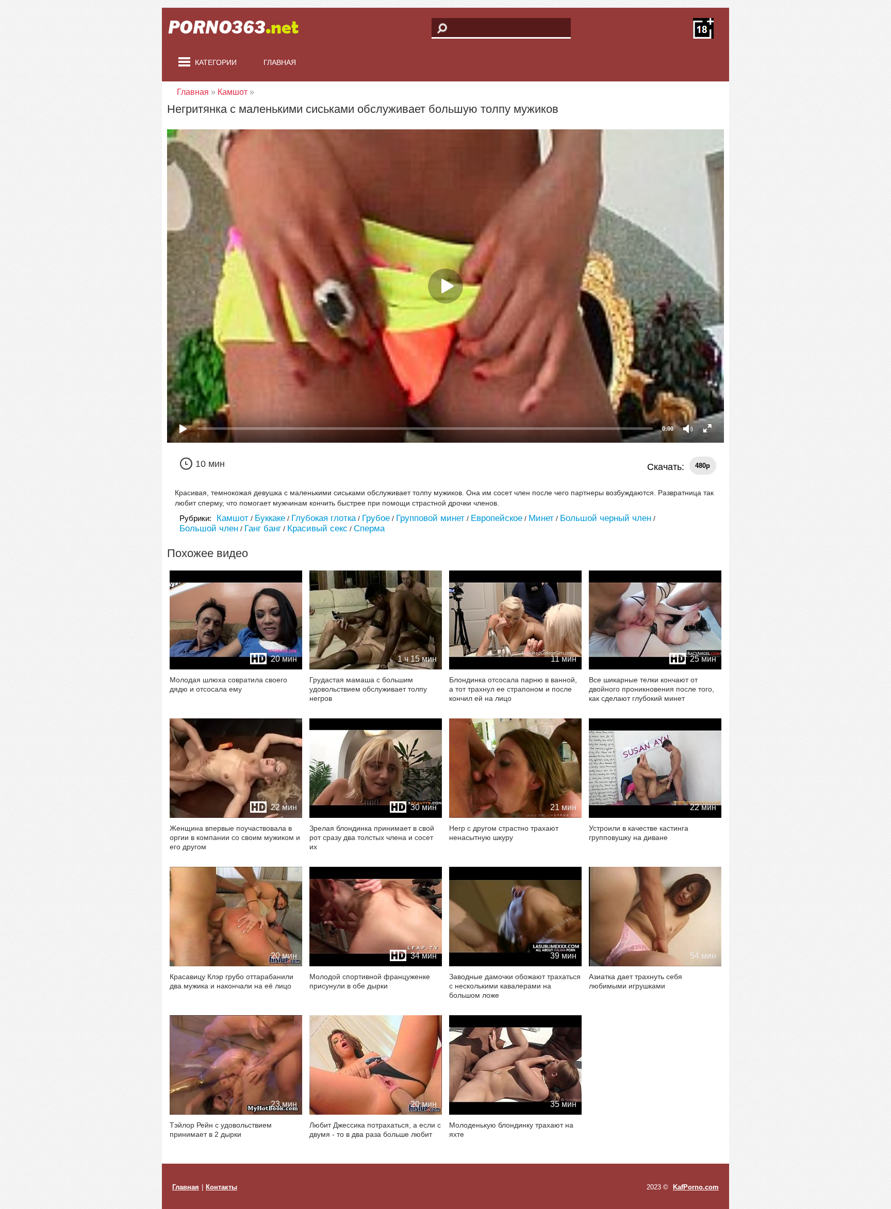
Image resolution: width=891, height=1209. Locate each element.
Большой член (208, 528)
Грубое (376, 518)
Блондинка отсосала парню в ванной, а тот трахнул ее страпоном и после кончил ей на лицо (513, 689)
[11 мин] (515, 667)
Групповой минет (430, 518)
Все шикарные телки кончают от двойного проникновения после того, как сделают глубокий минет (651, 689)
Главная (279, 62)
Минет (541, 518)
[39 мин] (515, 964)
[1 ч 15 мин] (375, 667)
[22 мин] (236, 815)
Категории (216, 62)
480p (702, 465)
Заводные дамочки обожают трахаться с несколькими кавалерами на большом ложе (515, 985)
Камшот (233, 518)
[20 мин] (236, 667)
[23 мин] (236, 1112)
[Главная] (239, 28)
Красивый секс (317, 528)
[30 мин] (375, 815)
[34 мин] (375, 964)
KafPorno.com (696, 1187)
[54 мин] (655, 964)
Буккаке (270, 518)
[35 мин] (515, 1112)
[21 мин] (515, 815)
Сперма (369, 528)
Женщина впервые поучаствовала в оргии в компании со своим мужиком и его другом (235, 837)
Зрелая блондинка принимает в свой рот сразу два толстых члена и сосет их (371, 837)
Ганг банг (262, 528)
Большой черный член (605, 518)
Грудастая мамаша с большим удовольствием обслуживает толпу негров (368, 689)
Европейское (496, 518)
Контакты (221, 1187)
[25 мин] (655, 667)
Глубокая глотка (323, 518)
